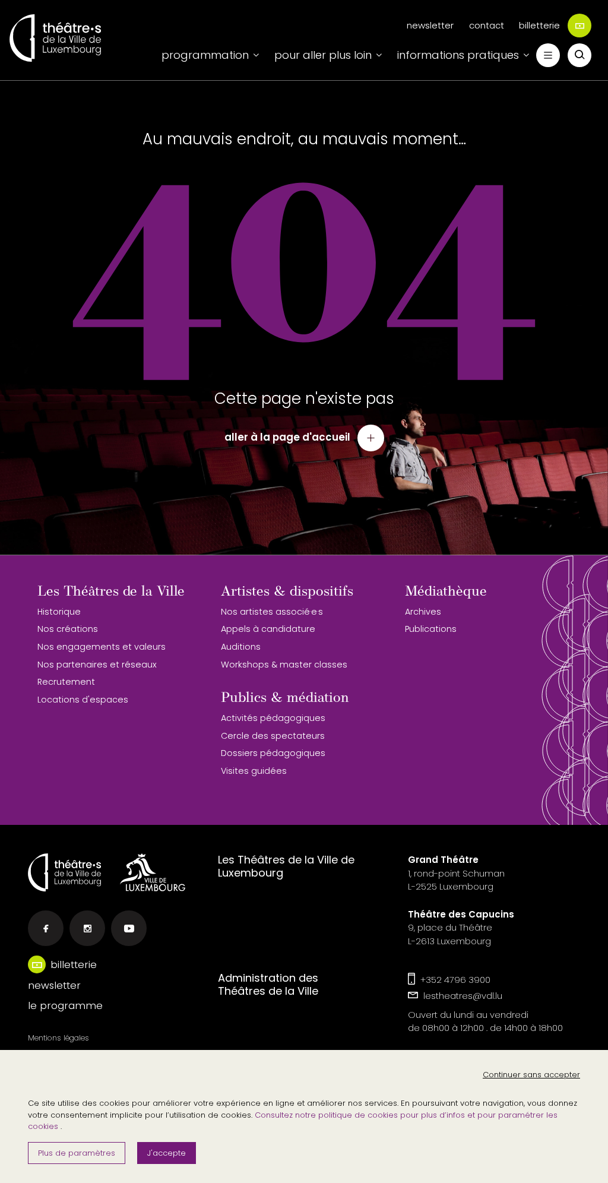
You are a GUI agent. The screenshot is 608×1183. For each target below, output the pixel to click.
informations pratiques (458, 55)
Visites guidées (254, 771)
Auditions (241, 647)
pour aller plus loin (323, 55)
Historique (59, 612)
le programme (65, 1005)
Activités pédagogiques (273, 718)
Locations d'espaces (82, 700)
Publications (431, 629)
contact (486, 25)
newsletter (430, 25)
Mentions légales (58, 1037)
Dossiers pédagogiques (273, 753)
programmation (205, 55)
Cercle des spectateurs (273, 736)
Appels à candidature (268, 629)
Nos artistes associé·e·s (272, 612)
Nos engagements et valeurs (101, 647)
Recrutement (66, 682)
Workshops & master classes (284, 664)
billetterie (539, 25)
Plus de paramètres (76, 1153)
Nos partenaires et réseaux (97, 664)
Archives (423, 612)
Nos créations (67, 629)
